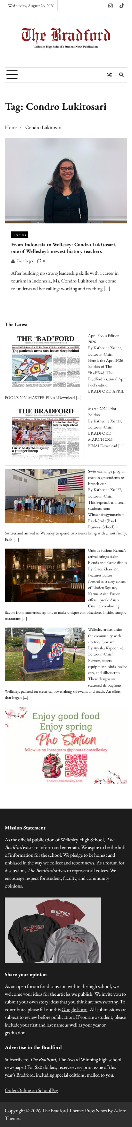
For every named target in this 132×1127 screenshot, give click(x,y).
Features (19, 234)
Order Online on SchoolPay (31, 1090)
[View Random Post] (109, 75)
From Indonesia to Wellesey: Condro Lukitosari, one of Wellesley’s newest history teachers (63, 248)
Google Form (74, 1009)
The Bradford (55, 1110)
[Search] (121, 75)
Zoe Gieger (24, 261)
